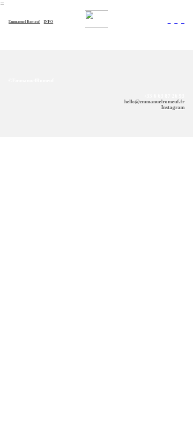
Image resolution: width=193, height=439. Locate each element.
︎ (176, 22)
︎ (169, 22)
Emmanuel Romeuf (24, 22)
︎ (183, 22)
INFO (48, 22)
